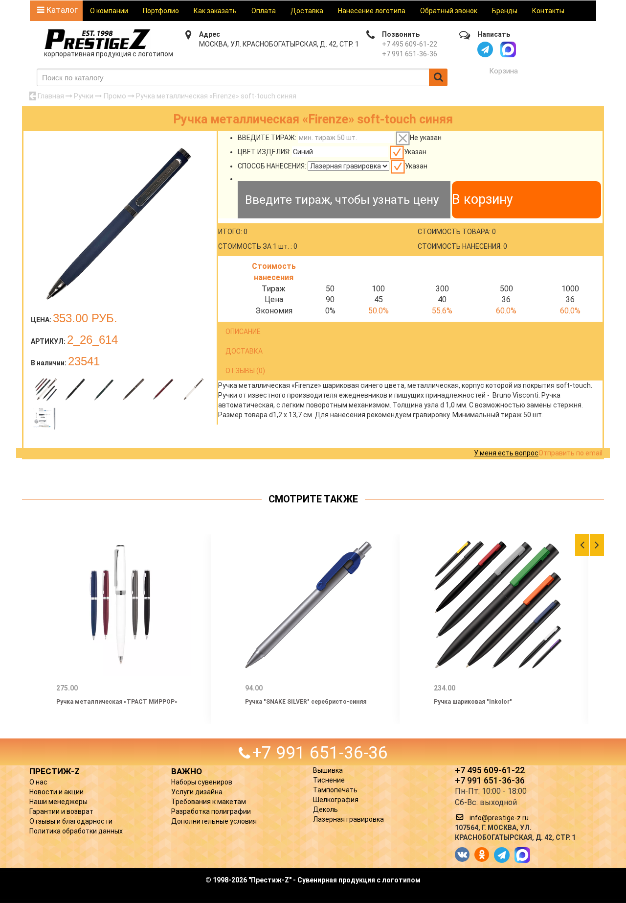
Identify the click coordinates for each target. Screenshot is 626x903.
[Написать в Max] (508, 49)
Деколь (325, 809)
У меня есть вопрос (506, 453)
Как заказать (215, 11)
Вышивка (328, 770)
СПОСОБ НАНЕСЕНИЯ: (272, 166)
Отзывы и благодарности (70, 821)
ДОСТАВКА (244, 351)
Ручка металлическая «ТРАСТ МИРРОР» (117, 701)
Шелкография (335, 800)
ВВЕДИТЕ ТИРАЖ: (267, 138)
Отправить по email (570, 453)
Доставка (307, 11)
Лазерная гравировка (348, 819)
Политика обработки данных (76, 831)
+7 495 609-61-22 (409, 44)
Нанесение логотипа (371, 11)
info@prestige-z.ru (499, 818)
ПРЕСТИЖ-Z (54, 771)
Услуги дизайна (197, 792)
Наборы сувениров (201, 782)
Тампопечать (335, 790)
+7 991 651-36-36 (409, 54)
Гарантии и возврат (61, 811)
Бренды (504, 11)
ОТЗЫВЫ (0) (245, 371)
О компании (109, 11)
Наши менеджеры (58, 802)
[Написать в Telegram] (485, 49)
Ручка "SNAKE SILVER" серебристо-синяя (305, 701)
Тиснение (329, 780)
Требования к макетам (208, 802)
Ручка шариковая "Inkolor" (473, 701)
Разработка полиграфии (211, 811)
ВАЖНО (186, 771)
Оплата (263, 11)
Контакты (548, 11)
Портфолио (161, 11)
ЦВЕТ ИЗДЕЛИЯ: (264, 152)
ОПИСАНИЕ (243, 331)
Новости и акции (56, 792)
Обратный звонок (448, 11)
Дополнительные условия (214, 821)
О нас (38, 782)
